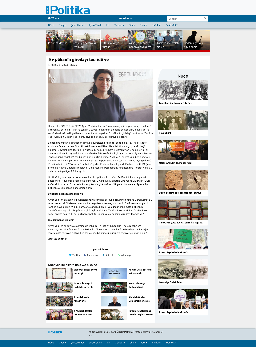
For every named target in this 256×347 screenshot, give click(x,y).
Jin (107, 25)
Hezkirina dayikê (57, 43)
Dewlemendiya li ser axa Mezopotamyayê (180, 192)
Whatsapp (126, 255)
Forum (143, 25)
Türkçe (55, 18)
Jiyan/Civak (95, 25)
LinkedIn (109, 255)
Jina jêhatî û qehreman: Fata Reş (175, 103)
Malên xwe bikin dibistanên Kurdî (175, 163)
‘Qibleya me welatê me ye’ (168, 44)
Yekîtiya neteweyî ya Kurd (85, 44)
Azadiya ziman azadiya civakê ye (140, 44)
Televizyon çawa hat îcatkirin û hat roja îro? (181, 222)
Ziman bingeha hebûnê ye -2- (173, 252)
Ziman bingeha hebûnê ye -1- (173, 312)
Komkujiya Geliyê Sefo (170, 282)
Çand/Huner (78, 25)
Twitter (76, 255)
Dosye (62, 25)
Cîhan (132, 25)
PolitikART (172, 25)
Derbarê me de (125, 18)
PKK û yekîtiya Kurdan (110, 44)
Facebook (92, 255)
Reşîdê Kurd (165, 133)
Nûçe (51, 25)
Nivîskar (156, 25)
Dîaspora (119, 25)
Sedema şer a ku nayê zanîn (194, 44)
